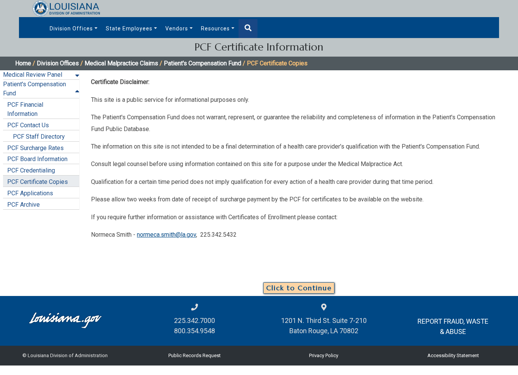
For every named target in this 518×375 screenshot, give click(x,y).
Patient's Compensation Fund (202, 63)
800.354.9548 (194, 331)
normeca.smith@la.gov (166, 234)
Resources (215, 28)
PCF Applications (30, 193)
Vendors (176, 28)
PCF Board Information (37, 159)
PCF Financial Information (25, 109)
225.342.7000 (194, 320)
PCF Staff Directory (39, 136)
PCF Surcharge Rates (35, 148)
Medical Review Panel (32, 74)
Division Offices (71, 28)
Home (23, 63)
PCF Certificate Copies (37, 181)
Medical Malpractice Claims (121, 63)
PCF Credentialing (31, 170)
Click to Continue (299, 288)
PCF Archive (23, 204)
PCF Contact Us (28, 125)
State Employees (129, 28)
